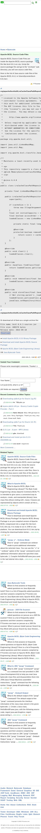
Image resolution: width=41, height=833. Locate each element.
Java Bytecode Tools (12, 352)
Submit (23, 389)
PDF (33, 795)
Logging (4, 795)
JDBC (23, 793)
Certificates (10, 814)
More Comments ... (7, 447)
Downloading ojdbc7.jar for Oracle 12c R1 (19, 422)
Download (5, 333)
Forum (21, 817)
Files (2, 814)
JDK (28, 793)
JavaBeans (15, 793)
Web (15, 800)
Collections (21, 805)
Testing (9, 800)
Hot (7, 805)
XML (20, 800)
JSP (32, 793)
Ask (2, 807)
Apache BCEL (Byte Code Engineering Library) (21, 349)
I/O (34, 790)
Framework (5, 790)
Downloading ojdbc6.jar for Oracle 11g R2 (19, 399)
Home (2, 49)
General (20, 790)
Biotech (10, 788)
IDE (37, 790)
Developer (11, 812)
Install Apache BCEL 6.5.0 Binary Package (19, 338)
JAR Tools (4, 793)
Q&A (30, 814)
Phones (3, 817)
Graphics (28, 790)
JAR (32, 812)
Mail (10, 795)
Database (27, 788)
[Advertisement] (20, 26)
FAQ (16, 817)
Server (27, 798)
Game (13, 790)
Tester (3, 812)
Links (25, 814)
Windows (25, 812)
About (13, 805)
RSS (29, 805)
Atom (34, 805)
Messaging (17, 795)
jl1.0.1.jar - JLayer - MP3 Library (15, 430)
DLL (36, 812)
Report (3, 798)
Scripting (11, 798)
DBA (18, 812)
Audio (3, 788)
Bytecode (11, 49)
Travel (10, 817)
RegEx (19, 814)
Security (19, 798)
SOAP (2, 800)
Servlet (34, 798)
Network (26, 795)
